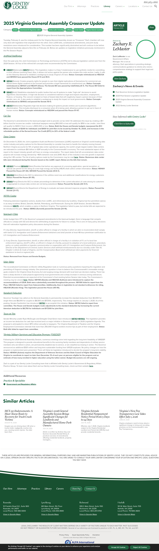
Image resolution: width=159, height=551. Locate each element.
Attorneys (81, 6)
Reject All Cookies (140, 547)
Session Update (78, 30)
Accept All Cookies (118, 547)
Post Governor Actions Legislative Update (132, 92)
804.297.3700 (96, 511)
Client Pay (76, 489)
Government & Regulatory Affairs (30, 30)
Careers (119, 6)
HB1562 (81, 319)
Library (107, 6)
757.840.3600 (134, 511)
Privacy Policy (64, 535)
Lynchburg (46, 502)
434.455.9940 (58, 511)
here (76, 157)
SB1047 (10, 188)
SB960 (9, 181)
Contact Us (147, 6)
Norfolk (121, 502)
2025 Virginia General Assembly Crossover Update (133, 100)
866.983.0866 (151, 2)
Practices (95, 6)
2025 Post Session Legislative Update (131, 96)
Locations (133, 6)
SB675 (16, 206)
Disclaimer (96, 535)
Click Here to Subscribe (124, 124)
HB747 (9, 106)
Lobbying (69, 30)
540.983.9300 (20, 511)
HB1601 (10, 166)
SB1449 (24, 166)
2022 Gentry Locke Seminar (127, 105)
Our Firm (68, 6)
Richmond (84, 502)
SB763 (74, 319)
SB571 (26, 70)
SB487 (9, 92)
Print (151, 27)
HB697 (10, 70)
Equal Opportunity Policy (80, 535)
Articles (15, 30)
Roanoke (7, 502)
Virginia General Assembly (94, 30)
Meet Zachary (120, 79)
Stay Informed (129, 117)
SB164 (9, 81)
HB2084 (10, 175)
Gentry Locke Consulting (56, 30)
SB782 (42, 303)
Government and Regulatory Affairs (21, 384)
